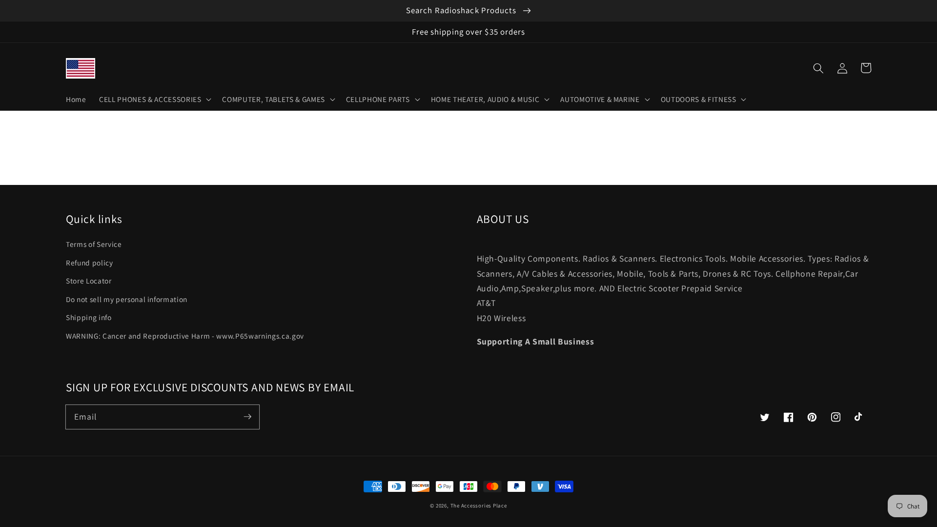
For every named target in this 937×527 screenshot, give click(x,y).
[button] (818, 68)
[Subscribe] (247, 416)
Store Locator (89, 280)
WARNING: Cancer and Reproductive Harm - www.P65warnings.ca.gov (185, 336)
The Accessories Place (478, 505)
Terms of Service (94, 244)
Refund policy (89, 262)
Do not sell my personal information (126, 299)
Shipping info (89, 317)
